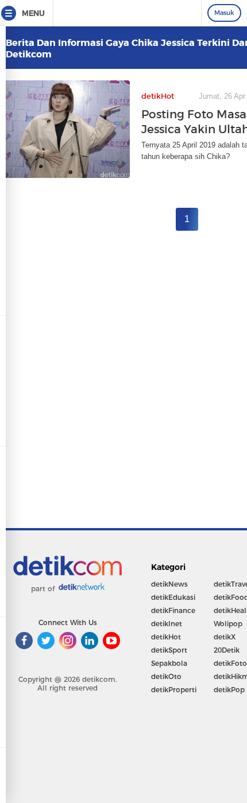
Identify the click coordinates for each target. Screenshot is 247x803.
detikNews (169, 584)
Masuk (224, 13)
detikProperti (173, 689)
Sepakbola (169, 663)
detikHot (166, 637)
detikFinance (173, 610)
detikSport (169, 650)
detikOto (166, 676)
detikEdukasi (173, 597)
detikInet (166, 623)
